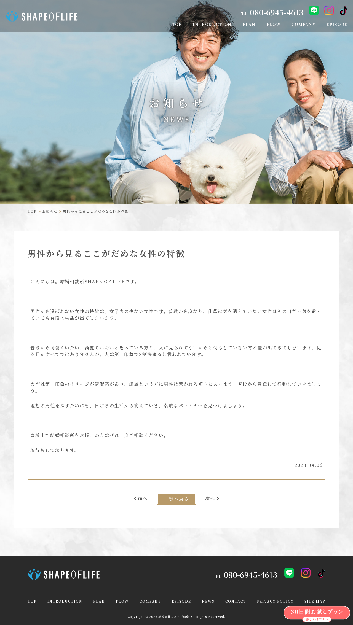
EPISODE (181, 601)
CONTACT (235, 601)
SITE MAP (314, 601)
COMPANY (150, 601)
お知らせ (50, 211)
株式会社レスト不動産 (173, 617)
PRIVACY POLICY (275, 601)
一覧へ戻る (176, 499)
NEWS (208, 601)
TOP (32, 211)
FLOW (122, 601)
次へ (210, 498)
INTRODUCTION (64, 601)
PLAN (99, 601)
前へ (143, 498)
